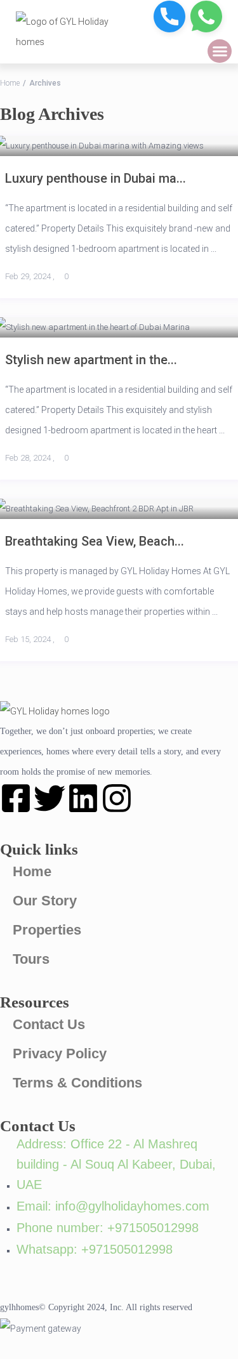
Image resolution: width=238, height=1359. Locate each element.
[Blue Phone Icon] (169, 16)
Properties (47, 930)
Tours (31, 959)
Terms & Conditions (77, 1083)
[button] (220, 51)
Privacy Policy (60, 1053)
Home (10, 83)
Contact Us (49, 1024)
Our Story (45, 901)
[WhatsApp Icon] (206, 16)
